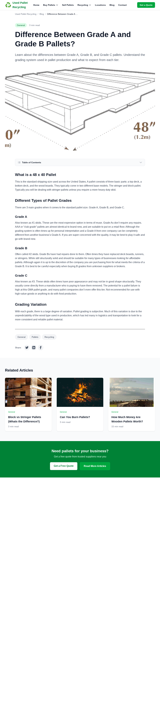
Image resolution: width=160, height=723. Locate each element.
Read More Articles (95, 466)
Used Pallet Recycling (25, 14)
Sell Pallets (68, 5)
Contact (122, 5)
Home (36, 5)
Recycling (83, 5)
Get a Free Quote (64, 466)
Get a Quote (146, 5)
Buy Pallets (49, 5)
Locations (100, 5)
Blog (112, 5)
